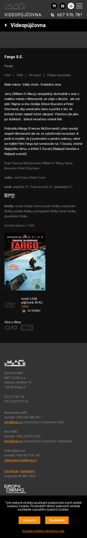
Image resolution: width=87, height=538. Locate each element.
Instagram (28, 471)
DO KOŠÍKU (34, 310)
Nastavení (29, 520)
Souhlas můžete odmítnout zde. (43, 531)
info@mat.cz (13, 422)
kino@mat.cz (13, 441)
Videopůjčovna (26, 25)
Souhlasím (56, 520)
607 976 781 (70, 15)
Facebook (11, 471)
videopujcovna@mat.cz (20, 460)
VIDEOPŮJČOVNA (22, 14)
